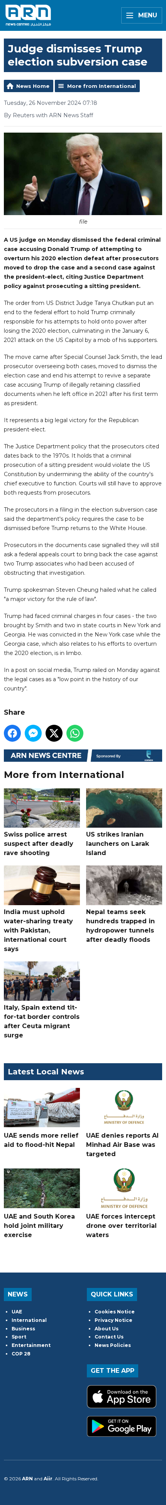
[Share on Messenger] (33, 733)
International (29, 1320)
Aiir (48, 1478)
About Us (107, 1329)
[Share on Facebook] (12, 733)
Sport (19, 1337)
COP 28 (21, 1354)
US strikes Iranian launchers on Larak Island (117, 844)
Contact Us (109, 1337)
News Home (32, 86)
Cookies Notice (115, 1312)
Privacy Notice (113, 1320)
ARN (27, 1478)
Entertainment (31, 1345)
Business (23, 1329)
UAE (17, 1312)
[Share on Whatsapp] (74, 733)
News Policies (113, 1345)
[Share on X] (54, 733)
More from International (101, 86)
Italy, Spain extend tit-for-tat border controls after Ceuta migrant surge (42, 1021)
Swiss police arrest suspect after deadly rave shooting (38, 844)
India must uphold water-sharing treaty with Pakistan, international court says (38, 930)
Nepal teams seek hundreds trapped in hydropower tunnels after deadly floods (120, 925)
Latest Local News (46, 1071)
